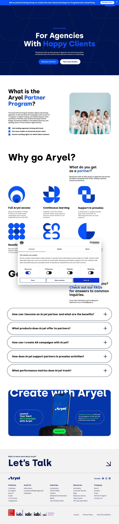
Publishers (27, 493)
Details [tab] (59, 249)
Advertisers (28, 488)
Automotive (54, 488)
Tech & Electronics (57, 501)
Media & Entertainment (58, 496)
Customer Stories (79, 491)
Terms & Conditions (104, 515)
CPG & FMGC (55, 491)
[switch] (49, 272)
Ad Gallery (77, 488)
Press (96, 493)
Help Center (78, 498)
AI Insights (12, 491)
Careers (97, 491)
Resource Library (79, 496)
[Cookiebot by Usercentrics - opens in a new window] (91, 242)
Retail (52, 498)
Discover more (107, 2)
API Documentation (80, 501)
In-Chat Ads (12, 498)
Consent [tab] (31, 249)
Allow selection (60, 280)
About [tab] (87, 249)
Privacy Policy (88, 515)
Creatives (11, 488)
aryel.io (76, 515)
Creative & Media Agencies (34, 491)
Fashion (53, 493)
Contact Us (98, 498)
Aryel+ (10, 496)
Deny (32, 280)
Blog (75, 493)
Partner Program (100, 496)
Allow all (86, 280)
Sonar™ (11, 493)
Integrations (12, 501)
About (96, 488)
